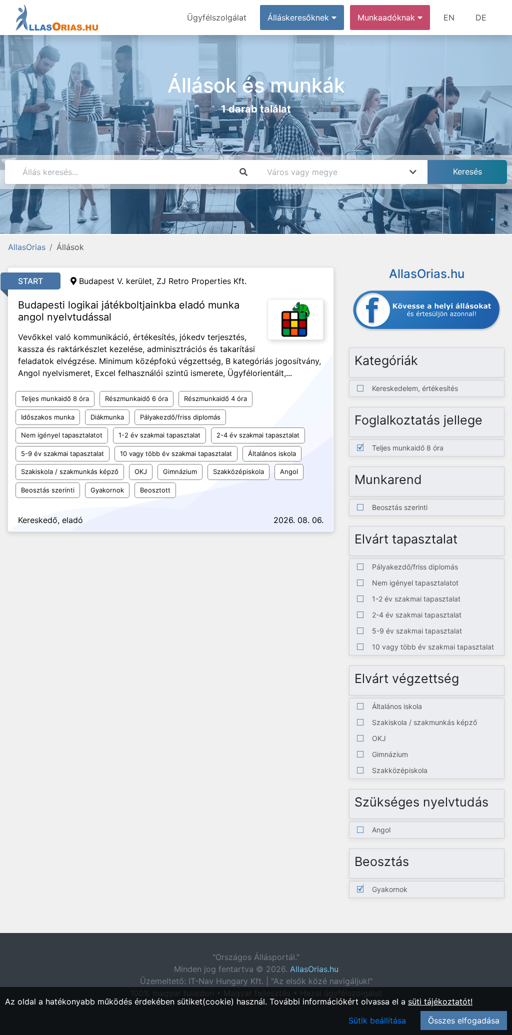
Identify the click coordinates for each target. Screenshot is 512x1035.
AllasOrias (27, 247)
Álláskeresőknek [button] (300, 17)
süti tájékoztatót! (440, 1001)
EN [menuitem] (449, 17)
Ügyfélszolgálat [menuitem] (216, 17)
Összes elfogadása (464, 1021)
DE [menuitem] (481, 17)
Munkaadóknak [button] (388, 17)
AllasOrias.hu (314, 969)
